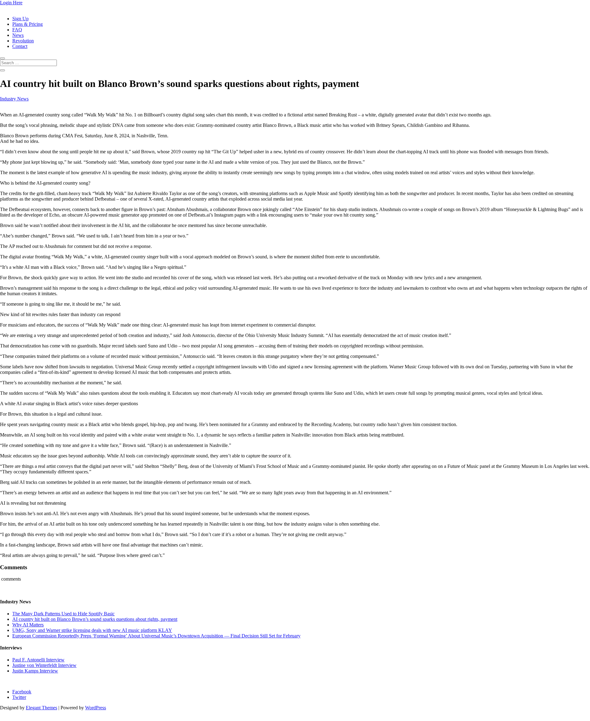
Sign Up (20, 18)
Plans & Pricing (27, 24)
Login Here (11, 2)
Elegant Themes (41, 707)
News (18, 35)
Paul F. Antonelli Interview (38, 659)
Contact (19, 46)
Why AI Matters (28, 624)
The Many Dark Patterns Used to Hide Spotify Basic (63, 613)
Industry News (14, 98)
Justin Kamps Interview (35, 670)
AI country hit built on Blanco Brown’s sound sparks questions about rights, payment (94, 619)
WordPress (95, 707)
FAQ (17, 29)
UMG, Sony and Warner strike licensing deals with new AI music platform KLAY (92, 630)
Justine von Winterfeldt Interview (44, 665)
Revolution (23, 40)
